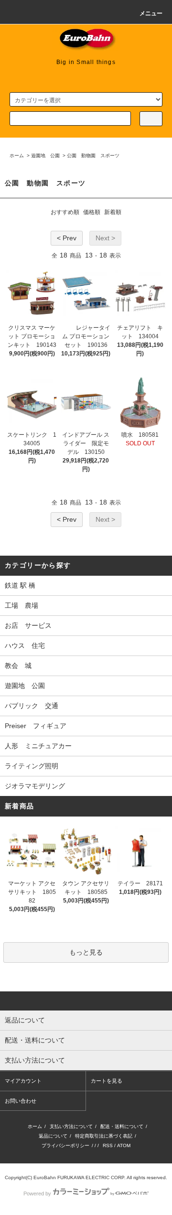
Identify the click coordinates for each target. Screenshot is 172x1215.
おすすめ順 (65, 212)
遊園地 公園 (45, 155)
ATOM (123, 1145)
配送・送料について (121, 1126)
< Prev (66, 238)
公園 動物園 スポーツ (93, 155)
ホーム (17, 155)
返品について (53, 1136)
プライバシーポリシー (65, 1145)
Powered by (37, 1193)
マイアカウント (23, 1081)
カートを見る (106, 1081)
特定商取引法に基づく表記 (103, 1136)
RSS (108, 1145)
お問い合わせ (20, 1101)
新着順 (112, 212)
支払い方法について (71, 1126)
